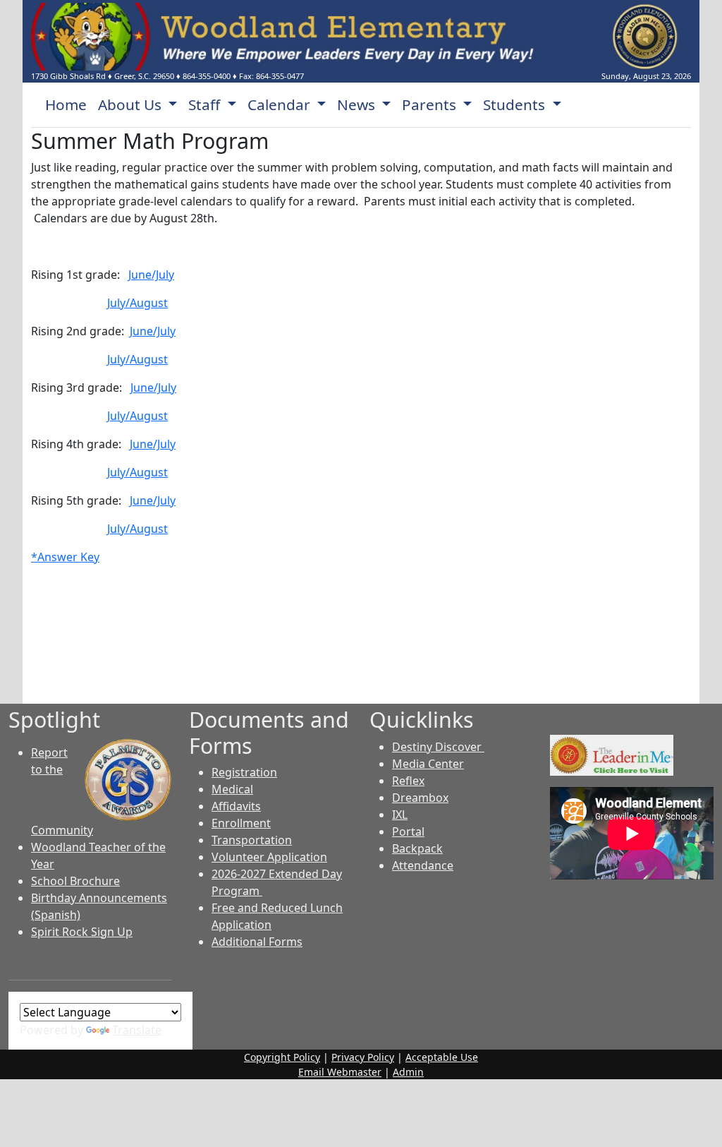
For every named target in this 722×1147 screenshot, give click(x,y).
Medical (232, 789)
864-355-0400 (207, 76)
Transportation (252, 840)
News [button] (358, 104)
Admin (408, 1072)
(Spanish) (55, 915)
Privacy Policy (362, 1057)
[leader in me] (611, 754)
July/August (137, 303)
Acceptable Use (441, 1057)
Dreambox (420, 797)
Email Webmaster (339, 1072)
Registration (244, 772)
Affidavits (236, 806)
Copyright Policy (282, 1057)
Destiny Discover (438, 747)
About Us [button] (131, 104)
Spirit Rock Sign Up (82, 931)
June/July (151, 274)
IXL (400, 814)
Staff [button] (206, 104)
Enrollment (241, 823)
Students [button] (516, 104)
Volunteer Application (269, 857)
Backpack (417, 848)
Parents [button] (431, 104)
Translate (136, 1030)
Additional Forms (257, 941)
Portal (408, 831)
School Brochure (75, 881)
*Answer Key (65, 557)
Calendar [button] (280, 104)
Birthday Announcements (99, 898)
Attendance (422, 865)
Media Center (428, 763)
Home (66, 104)
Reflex (408, 780)
